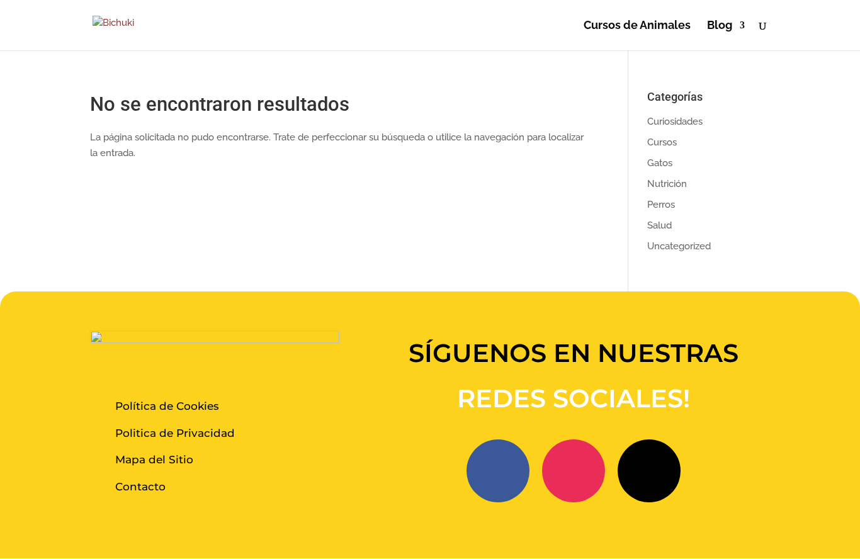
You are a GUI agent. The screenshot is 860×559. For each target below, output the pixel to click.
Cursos (662, 142)
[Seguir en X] (649, 470)
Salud (659, 225)
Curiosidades (675, 121)
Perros (661, 204)
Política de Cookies (167, 406)
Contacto (140, 486)
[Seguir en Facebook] (498, 470)
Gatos (659, 163)
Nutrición (667, 183)
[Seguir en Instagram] (573, 470)
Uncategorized (679, 246)
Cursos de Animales (637, 26)
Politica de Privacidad (175, 433)
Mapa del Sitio (154, 459)
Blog (719, 26)
